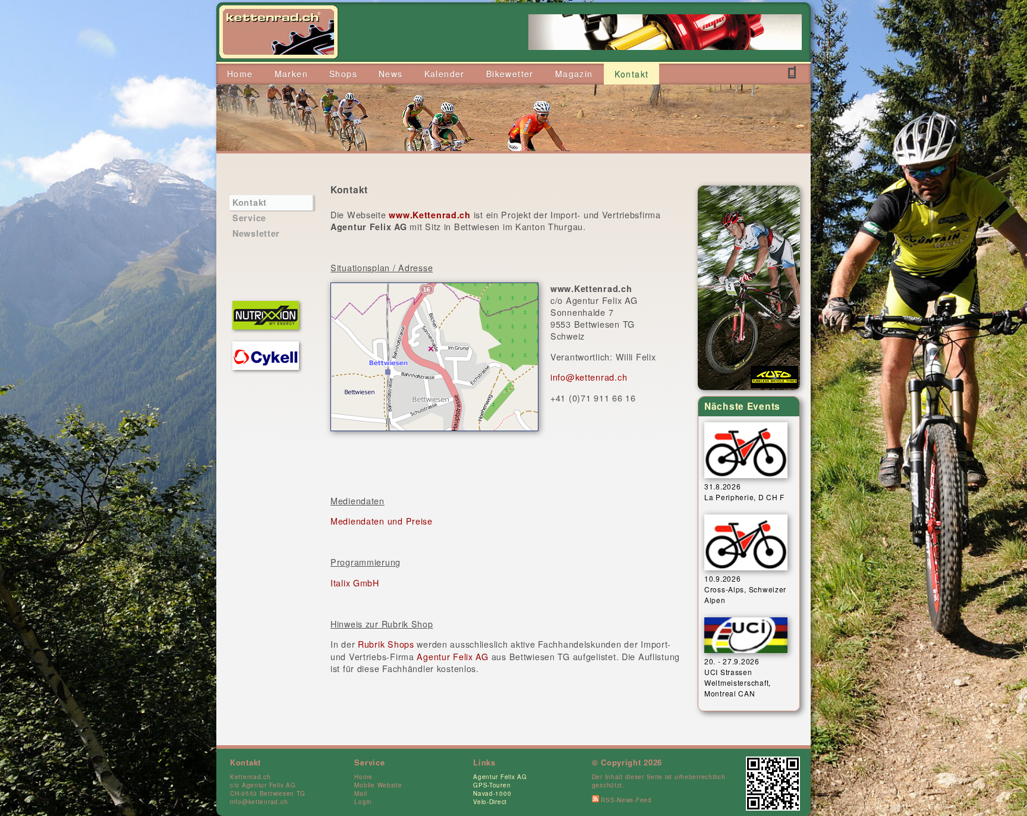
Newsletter (256, 233)
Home (363, 777)
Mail (360, 793)
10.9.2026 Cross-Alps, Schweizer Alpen (745, 589)
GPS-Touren (492, 785)
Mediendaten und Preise (381, 520)
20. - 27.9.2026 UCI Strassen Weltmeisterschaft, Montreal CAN (737, 677)
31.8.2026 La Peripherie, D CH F (744, 491)
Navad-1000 (492, 793)
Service (249, 218)
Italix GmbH (354, 582)
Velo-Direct (490, 802)
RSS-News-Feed (625, 800)
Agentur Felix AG (453, 656)
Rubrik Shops (386, 644)
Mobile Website (378, 785)
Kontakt (249, 202)
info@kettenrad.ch (588, 377)
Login (363, 802)
